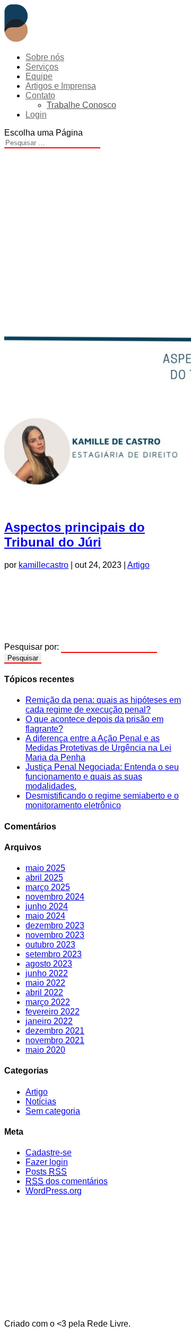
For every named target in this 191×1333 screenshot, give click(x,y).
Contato (40, 95)
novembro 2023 (54, 935)
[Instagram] (95, 1215)
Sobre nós (44, 57)
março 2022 (47, 1002)
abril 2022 (44, 992)
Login (36, 114)
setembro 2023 (53, 954)
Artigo (138, 564)
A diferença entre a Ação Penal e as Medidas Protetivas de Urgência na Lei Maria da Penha (98, 748)
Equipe (39, 76)
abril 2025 (44, 877)
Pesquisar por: (31, 646)
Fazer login (46, 1162)
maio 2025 (45, 868)
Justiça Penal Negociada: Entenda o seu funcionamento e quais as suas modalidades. (102, 776)
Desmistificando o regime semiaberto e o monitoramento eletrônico (102, 800)
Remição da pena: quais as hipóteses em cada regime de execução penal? (103, 704)
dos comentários (66, 1181)
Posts (46, 1171)
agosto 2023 (48, 963)
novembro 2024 (54, 896)
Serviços (41, 66)
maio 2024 (45, 915)
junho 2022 (46, 973)
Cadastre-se (48, 1152)
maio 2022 (45, 982)
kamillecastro (43, 564)
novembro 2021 (54, 1040)
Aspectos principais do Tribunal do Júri (74, 534)
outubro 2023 (50, 944)
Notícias (40, 1101)
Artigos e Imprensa (60, 85)
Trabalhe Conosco (81, 105)
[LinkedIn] (95, 610)
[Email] (95, 631)
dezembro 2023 (54, 925)
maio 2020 (45, 1049)
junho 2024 (46, 906)
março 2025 (47, 887)
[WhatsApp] (95, 589)
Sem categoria (52, 1111)
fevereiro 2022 (52, 1011)
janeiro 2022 (49, 1021)
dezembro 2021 (54, 1030)
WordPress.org (53, 1190)
